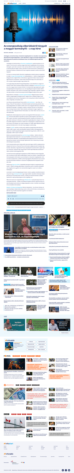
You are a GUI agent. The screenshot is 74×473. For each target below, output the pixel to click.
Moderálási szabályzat (41, 470)
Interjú (30, 447)
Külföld (5, 447)
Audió (55, 447)
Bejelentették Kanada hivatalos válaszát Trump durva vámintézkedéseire (59, 377)
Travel (24, 414)
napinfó (28, 210)
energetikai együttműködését (25, 94)
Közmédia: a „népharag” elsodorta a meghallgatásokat (20, 290)
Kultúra (17, 447)
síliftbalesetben (27, 179)
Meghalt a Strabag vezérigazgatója (14, 187)
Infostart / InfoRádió (8, 52)
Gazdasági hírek (61, 456)
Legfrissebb (56, 446)
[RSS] (63, 470)
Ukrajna (24, 3)
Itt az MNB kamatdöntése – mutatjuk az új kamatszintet (17, 257)
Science (29, 414)
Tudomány (18, 446)
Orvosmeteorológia (43, 456)
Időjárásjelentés (33, 456)
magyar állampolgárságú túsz (17, 76)
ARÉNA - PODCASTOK (65, 3)
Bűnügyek (43, 447)
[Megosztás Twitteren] (45, 52)
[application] (25, 199)
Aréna (69, 456)
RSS (52, 470)
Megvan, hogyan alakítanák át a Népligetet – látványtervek (10, 276)
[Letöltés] (41, 196)
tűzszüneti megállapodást (26, 63)
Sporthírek (52, 456)
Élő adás (31, 341)
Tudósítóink (31, 446)
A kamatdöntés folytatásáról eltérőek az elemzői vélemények (18, 255)
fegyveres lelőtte (16, 164)
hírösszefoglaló (21, 210)
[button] (8, 199)
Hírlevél (67, 447)
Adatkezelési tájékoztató (32, 470)
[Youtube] (69, 470)
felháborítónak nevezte (39, 85)
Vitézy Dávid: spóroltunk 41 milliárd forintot (58, 246)
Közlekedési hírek (23, 456)
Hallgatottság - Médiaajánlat (17, 470)
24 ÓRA (58, 80)
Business (14, 414)
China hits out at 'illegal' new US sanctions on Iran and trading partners (36, 424)
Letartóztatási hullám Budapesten (56, 238)
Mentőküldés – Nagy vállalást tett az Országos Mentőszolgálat (58, 226)
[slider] (26, 198)
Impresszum (25, 470)
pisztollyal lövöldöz (18, 174)
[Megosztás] (43, 196)
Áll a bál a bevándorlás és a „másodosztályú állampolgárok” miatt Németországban (61, 276)
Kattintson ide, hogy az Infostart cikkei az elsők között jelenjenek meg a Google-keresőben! (26, 203)
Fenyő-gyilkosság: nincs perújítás (56, 250)
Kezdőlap (9, 207)
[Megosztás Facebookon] (43, 52)
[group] (13, 199)
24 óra (20, 3)
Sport (19, 414)
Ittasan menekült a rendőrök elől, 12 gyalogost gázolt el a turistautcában (45, 276)
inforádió (9, 210)
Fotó (67, 446)
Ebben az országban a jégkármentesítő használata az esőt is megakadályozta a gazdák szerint (42, 282)
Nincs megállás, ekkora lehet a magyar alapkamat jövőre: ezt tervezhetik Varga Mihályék (59, 406)
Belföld (12, 207)
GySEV (12, 127)
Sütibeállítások (56, 470)
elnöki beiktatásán (31, 102)
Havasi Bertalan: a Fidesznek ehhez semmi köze (27, 276)
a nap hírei (15, 210)
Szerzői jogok (48, 470)
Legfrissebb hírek (14, 456)
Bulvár (42, 446)
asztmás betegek (26, 135)
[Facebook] (66, 470)
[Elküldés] (47, 52)
